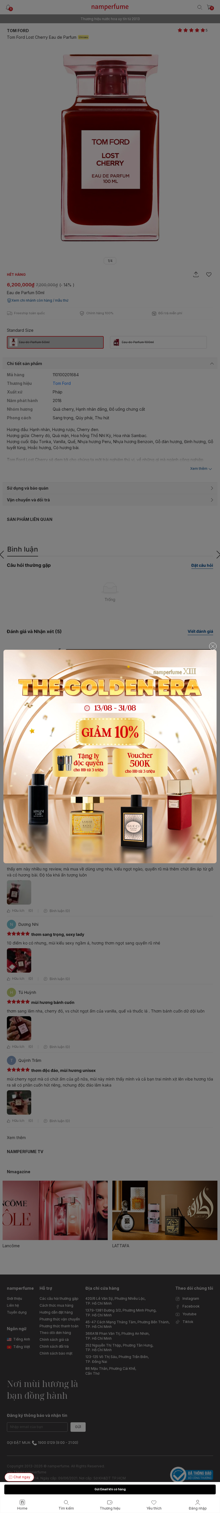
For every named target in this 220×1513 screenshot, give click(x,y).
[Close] (213, 646)
